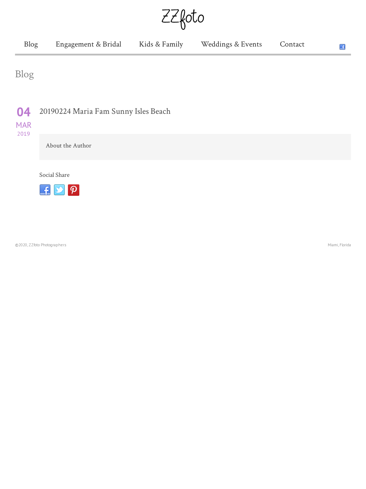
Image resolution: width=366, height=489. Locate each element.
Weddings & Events (231, 44)
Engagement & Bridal (88, 44)
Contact (292, 44)
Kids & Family (161, 44)
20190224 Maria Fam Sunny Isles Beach (104, 111)
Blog (31, 44)
